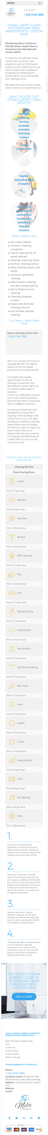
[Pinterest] (38, 1118)
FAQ (7, 1044)
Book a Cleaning (12, 1057)
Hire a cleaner (24, 996)
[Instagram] (24, 1118)
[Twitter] (16, 1118)
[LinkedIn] (31, 1118)
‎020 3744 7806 (18, 336)
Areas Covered (12, 1054)
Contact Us (10, 1047)
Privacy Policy (11, 1050)
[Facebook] (9, 1118)
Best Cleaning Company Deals (19, 1041)
